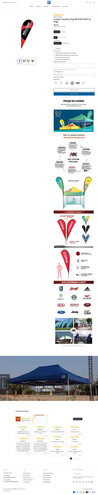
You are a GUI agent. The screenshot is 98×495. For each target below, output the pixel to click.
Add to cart (74, 89)
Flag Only (57, 31)
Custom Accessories (28, 479)
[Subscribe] (94, 473)
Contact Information (48, 473)
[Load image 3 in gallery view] (28, 61)
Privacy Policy (46, 479)
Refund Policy (46, 475)
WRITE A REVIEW (77, 419)
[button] (87, 2)
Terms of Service (47, 477)
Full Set (63, 31)
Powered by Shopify (7, 490)
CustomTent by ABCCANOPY (12, 488)
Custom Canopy (27, 477)
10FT (60, 37)
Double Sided (66, 43)
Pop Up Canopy (27, 473)
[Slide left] (15, 61)
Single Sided (57, 43)
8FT (55, 37)
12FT (65, 37)
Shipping (55, 26)
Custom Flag (26, 482)
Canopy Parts (26, 475)
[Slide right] (36, 61)
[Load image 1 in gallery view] (20, 61)
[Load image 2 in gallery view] (24, 61)
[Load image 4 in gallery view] (33, 61)
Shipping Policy (47, 482)
